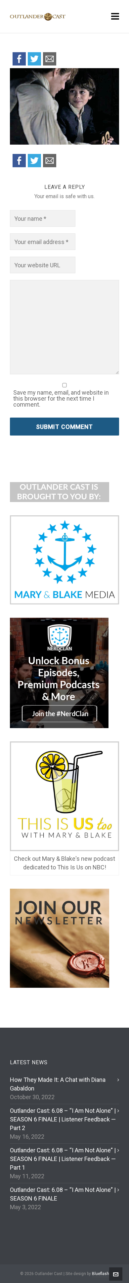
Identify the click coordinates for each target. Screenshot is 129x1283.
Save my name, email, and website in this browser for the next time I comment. (61, 399)
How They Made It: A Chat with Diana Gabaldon (58, 1084)
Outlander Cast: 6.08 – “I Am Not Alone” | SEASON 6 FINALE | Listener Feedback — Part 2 (63, 1119)
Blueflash (100, 1273)
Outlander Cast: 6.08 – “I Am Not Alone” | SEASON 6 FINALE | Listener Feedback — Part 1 (63, 1159)
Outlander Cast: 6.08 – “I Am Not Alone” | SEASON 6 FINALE (63, 1194)
